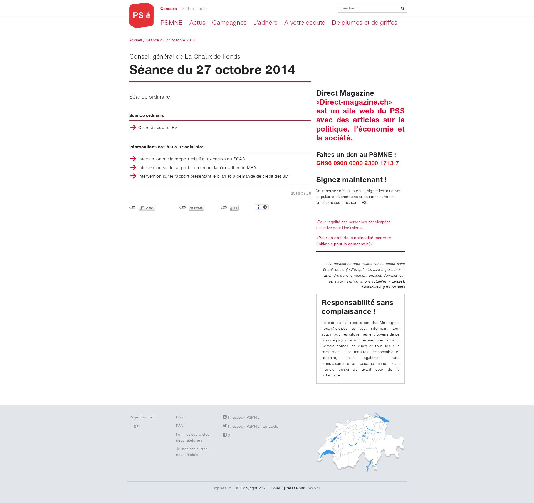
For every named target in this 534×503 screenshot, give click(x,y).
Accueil (135, 40)
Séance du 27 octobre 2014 (171, 40)
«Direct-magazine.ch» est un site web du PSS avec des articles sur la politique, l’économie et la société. (360, 120)
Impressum (222, 488)
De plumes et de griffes (364, 22)
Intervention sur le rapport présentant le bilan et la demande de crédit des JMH (215, 176)
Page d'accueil (141, 417)
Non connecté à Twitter (182, 207)
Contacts (168, 9)
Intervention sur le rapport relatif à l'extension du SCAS (191, 159)
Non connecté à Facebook (132, 207)
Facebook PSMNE (243, 418)
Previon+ (313, 488)
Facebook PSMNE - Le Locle (253, 426)
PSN (180, 426)
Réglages (265, 207)
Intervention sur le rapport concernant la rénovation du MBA (197, 168)
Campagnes (229, 22)
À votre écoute (304, 22)
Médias (187, 9)
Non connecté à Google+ (224, 207)
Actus (197, 22)
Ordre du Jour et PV (157, 128)
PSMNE (171, 22)
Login (203, 9)
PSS (179, 417)
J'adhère (266, 22)
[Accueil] (141, 15)
